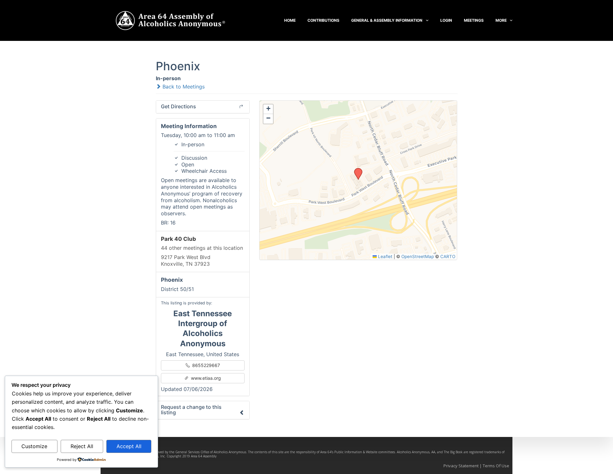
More (501, 20)
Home (290, 20)
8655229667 (205, 365)
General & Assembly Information (386, 20)
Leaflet (384, 256)
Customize (34, 446)
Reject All (82, 446)
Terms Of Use (496, 466)
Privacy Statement (461, 466)
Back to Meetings (183, 86)
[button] (356, 170)
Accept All (129, 446)
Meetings (474, 20)
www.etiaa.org (205, 378)
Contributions (323, 20)
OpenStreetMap (417, 256)
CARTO (447, 256)
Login (446, 20)
